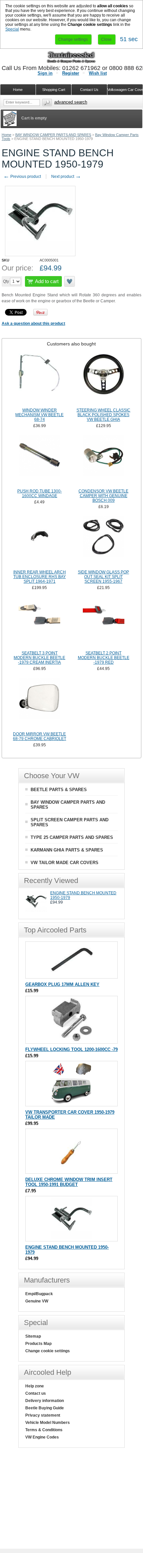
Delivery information (44, 1400)
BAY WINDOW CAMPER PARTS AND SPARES (53, 135)
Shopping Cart (53, 90)
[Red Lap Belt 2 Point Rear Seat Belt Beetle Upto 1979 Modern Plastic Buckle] (103, 623)
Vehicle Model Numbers (47, 1422)
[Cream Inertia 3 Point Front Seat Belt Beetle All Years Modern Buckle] (39, 623)
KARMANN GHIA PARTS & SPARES (67, 850)
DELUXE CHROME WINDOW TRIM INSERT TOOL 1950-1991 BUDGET (68, 1182)
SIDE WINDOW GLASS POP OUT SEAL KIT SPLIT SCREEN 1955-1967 (103, 577)
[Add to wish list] (69, 281)
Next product (66, 176)
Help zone (34, 1386)
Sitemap (33, 1336)
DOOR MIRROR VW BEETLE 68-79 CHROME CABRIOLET (39, 736)
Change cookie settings (47, 1351)
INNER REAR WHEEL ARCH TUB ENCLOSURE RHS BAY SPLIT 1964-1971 (39, 577)
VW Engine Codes (42, 1437)
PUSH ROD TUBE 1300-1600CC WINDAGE (39, 493)
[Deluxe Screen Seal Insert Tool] (71, 1170)
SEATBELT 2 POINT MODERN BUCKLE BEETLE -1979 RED (103, 658)
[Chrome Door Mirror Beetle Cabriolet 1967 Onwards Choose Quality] (39, 704)
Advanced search (70, 102)
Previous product (22, 176)
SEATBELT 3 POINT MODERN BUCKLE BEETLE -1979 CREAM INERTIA (39, 658)
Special (12, 29)
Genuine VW (36, 1301)
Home (6, 135)
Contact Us (89, 90)
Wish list (98, 73)
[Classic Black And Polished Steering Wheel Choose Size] (103, 380)
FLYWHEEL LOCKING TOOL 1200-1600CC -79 (71, 1049)
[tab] (71, 343)
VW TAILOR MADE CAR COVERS (64, 862)
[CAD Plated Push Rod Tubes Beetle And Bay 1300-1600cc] (39, 461)
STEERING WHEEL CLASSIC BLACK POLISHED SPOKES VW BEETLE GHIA (103, 415)
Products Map (38, 1343)
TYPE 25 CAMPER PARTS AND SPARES (72, 837)
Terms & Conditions (44, 1430)
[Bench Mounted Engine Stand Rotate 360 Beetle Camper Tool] (36, 911)
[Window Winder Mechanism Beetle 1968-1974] (39, 380)
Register (70, 73)
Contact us (35, 1393)
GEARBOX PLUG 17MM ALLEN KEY (62, 984)
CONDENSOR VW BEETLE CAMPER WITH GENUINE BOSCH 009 (103, 496)
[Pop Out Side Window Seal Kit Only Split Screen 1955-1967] (103, 542)
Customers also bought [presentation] (71, 343)
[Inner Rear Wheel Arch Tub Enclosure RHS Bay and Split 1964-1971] (39, 542)
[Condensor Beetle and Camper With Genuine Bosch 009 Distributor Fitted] (103, 461)
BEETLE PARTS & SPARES (59, 789)
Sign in (45, 73)
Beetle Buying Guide (44, 1408)
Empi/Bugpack (39, 1294)
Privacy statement (42, 1415)
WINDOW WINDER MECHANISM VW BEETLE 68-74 (39, 415)
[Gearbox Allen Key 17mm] (71, 975)
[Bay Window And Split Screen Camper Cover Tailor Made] (71, 1102)
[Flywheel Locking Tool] (71, 1040)
